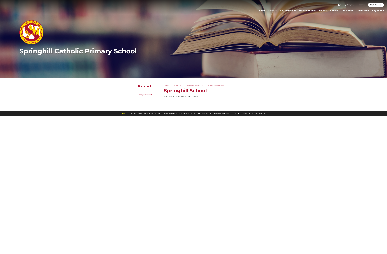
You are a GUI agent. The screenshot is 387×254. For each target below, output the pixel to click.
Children (178, 85)
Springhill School (216, 85)
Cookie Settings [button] (259, 113)
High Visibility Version (201, 113)
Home (166, 85)
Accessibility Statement (221, 113)
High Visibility (375, 5)
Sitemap (236, 113)
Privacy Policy (248, 113)
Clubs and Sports (195, 85)
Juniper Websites (183, 113)
